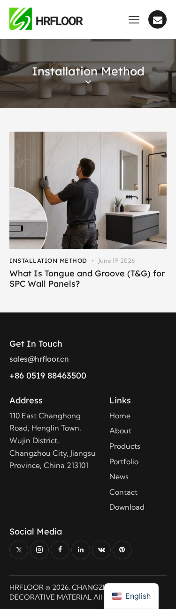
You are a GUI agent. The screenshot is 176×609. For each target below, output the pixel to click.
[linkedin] (80, 550)
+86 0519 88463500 (47, 375)
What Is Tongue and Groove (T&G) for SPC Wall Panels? (87, 278)
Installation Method (48, 260)
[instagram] (39, 550)
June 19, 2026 (117, 260)
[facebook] (60, 550)
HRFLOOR (26, 587)
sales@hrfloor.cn (39, 359)
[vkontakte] (101, 550)
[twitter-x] (18, 550)
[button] (134, 18)
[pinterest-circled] (122, 550)
